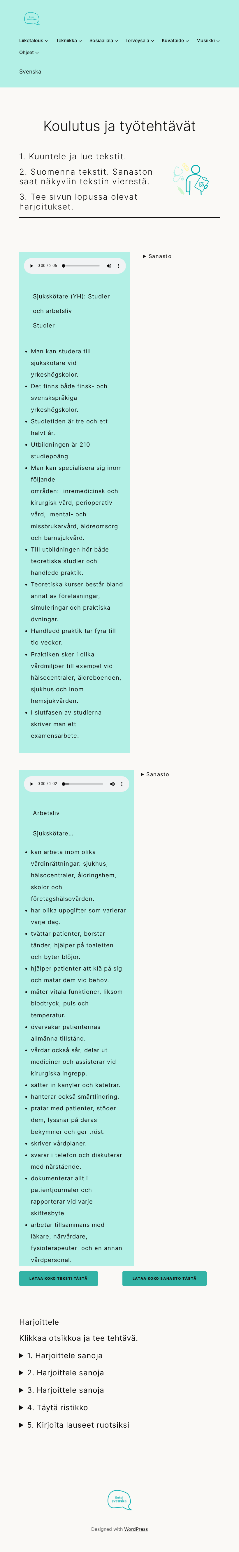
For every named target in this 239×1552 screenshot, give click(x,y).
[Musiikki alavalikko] (218, 40)
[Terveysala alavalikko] (152, 40)
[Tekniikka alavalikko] (80, 40)
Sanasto (160, 256)
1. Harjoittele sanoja (65, 1355)
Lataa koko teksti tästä (58, 1278)
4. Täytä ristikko (57, 1407)
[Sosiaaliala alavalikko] (116, 40)
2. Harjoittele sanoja (65, 1372)
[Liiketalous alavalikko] (46, 40)
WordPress (136, 1529)
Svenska (30, 71)
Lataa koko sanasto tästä (164, 1278)
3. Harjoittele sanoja (65, 1390)
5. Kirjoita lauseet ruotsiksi (78, 1424)
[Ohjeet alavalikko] (37, 52)
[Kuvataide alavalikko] (187, 40)
